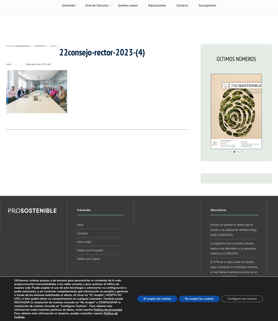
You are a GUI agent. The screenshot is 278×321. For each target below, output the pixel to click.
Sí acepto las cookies (157, 299)
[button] (230, 151)
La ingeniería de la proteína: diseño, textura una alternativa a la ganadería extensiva (233, 248)
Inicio (8, 64)
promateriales (23, 46)
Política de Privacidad (90, 250)
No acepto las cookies (199, 299)
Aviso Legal (84, 242)
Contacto (82, 233)
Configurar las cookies (242, 299)
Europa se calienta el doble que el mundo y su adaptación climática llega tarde (233, 230)
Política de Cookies (88, 259)
